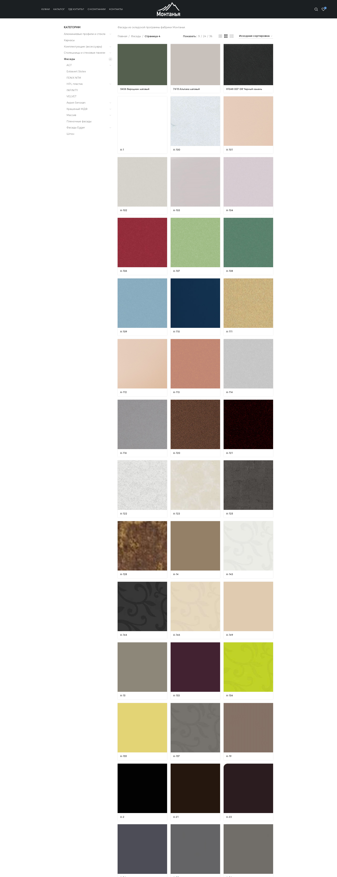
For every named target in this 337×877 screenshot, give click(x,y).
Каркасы (69, 40)
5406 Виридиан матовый (134, 89)
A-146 (176, 635)
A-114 (229, 392)
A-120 (176, 453)
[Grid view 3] (225, 36)
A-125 (229, 513)
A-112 (123, 392)
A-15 (122, 695)
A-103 (176, 210)
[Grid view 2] (220, 36)
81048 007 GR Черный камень (244, 89)
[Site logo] (168, 9)
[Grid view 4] (231, 36)
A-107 (176, 271)
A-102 (123, 210)
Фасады (69, 59)
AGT (69, 65)
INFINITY (72, 90)
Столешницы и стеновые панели (84, 52)
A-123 (176, 513)
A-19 (229, 756)
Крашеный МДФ (77, 109)
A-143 (229, 574)
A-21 (176, 817)
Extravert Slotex (76, 71)
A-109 (123, 331)
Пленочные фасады (79, 121)
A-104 (229, 210)
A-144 (123, 635)
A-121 (229, 453)
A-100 (176, 149)
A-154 (229, 695)
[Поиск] (316, 9)
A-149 (229, 635)
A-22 (229, 817)
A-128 (123, 574)
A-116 (123, 453)
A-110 (176, 331)
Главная (122, 36)
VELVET (71, 96)
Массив (71, 115)
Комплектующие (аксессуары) (83, 46)
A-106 (123, 271)
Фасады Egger (76, 127)
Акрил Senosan (76, 102)
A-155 (123, 756)
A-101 (229, 149)
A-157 (176, 756)
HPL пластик (75, 84)
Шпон (70, 133)
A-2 (122, 817)
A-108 (229, 271)
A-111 (229, 331)
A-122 (123, 513)
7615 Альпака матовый (186, 89)
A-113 (176, 392)
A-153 (176, 695)
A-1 (122, 149)
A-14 (176, 574)
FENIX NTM (74, 77)
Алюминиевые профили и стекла (84, 34)
